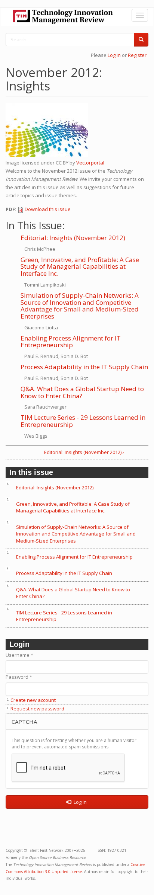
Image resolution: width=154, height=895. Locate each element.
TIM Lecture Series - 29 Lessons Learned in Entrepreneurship (83, 421)
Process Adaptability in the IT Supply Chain (84, 366)
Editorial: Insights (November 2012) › (84, 452)
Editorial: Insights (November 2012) (73, 237)
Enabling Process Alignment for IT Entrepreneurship (71, 341)
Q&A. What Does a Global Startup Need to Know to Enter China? (82, 392)
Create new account (33, 700)
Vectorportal (90, 162)
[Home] (63, 17)
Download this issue (48, 209)
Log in (114, 55)
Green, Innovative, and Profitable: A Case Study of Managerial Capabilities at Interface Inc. (80, 266)
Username (19, 655)
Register (137, 55)
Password (19, 677)
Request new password (37, 708)
